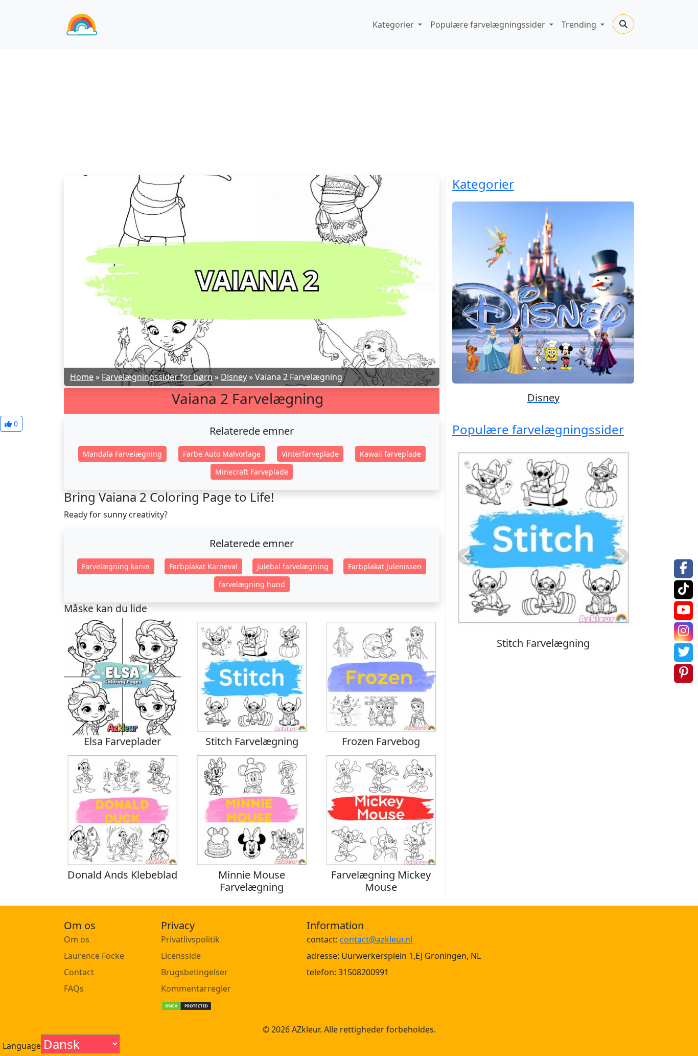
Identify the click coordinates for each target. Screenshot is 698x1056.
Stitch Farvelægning (543, 643)
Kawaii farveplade (390, 454)
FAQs (74, 988)
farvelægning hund (252, 584)
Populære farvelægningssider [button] (488, 24)
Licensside (181, 955)
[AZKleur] (82, 24)
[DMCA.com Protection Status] (186, 1004)
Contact (79, 972)
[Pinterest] (683, 673)
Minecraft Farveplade (251, 472)
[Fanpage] (683, 568)
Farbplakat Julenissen (385, 566)
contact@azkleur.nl (376, 939)
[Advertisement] (349, 108)
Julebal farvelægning (293, 566)
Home (82, 377)
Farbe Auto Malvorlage (222, 454)
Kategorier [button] (394, 24)
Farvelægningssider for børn (157, 377)
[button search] (623, 24)
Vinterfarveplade (310, 454)
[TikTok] (683, 589)
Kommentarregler (196, 988)
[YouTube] (683, 610)
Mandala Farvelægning (122, 454)
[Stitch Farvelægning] (543, 538)
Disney (234, 377)
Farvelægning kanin (116, 566)
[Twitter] (683, 652)
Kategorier (483, 183)
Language (22, 1045)
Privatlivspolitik (190, 939)
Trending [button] (580, 24)
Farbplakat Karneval (203, 566)
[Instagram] (683, 631)
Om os (76, 939)
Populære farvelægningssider (538, 429)
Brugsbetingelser (194, 972)
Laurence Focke (94, 955)
